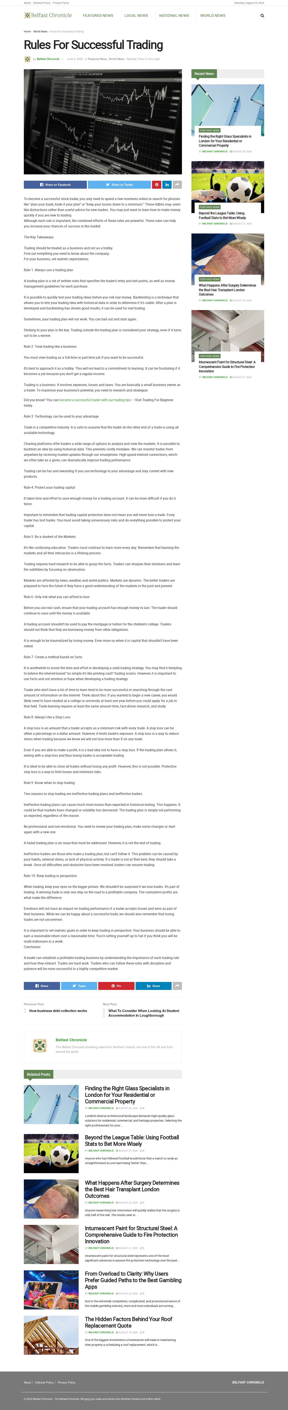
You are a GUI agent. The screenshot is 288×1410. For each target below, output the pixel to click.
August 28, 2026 (128, 1108)
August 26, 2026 (128, 1202)
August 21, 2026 (128, 1248)
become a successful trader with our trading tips (95, 400)
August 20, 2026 (128, 1293)
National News (174, 15)
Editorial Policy (41, 2)
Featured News (98, 15)
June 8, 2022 (75, 59)
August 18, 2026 (128, 1332)
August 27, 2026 (128, 1150)
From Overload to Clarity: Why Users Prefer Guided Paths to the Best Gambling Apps (133, 1280)
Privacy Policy (61, 2)
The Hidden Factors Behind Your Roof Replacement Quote (128, 1322)
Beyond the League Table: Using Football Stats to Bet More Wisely (132, 1140)
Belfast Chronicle (48, 59)
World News (212, 15)
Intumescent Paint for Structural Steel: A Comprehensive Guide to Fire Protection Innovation (131, 1234)
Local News (136, 15)
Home (27, 31)
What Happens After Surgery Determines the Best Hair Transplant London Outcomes (132, 1189)
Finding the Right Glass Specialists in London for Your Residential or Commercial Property (127, 1095)
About (27, 2)
